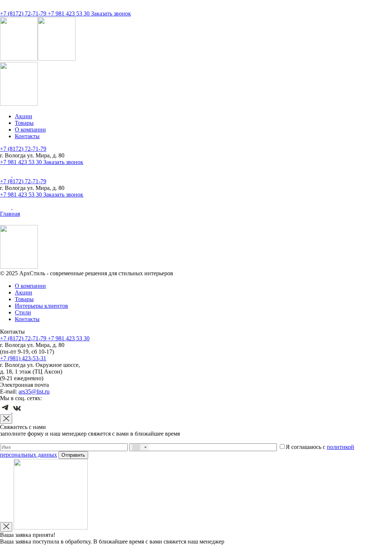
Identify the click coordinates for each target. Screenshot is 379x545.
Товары (24, 123)
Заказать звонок (111, 13)
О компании (30, 129)
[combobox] (139, 447)
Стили (23, 312)
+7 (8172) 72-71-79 (24, 13)
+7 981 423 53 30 (69, 13)
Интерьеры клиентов (41, 306)
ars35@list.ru (34, 391)
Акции (23, 116)
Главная (10, 214)
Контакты (27, 136)
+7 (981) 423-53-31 (23, 358)
